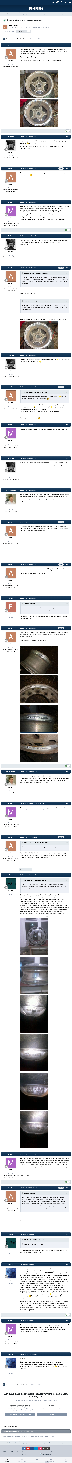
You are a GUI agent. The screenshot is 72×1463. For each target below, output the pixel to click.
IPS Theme (6, 1451)
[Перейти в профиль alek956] (5, 27)
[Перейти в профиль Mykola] (11, 1273)
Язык (18, 1451)
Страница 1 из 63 (35, 39)
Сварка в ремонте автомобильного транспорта (35, 27)
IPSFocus (13, 1451)
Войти (52, 1414)
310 (11, 509)
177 (11, 894)
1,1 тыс (11, 221)
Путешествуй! (25, 1454)
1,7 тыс (11, 64)
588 (11, 617)
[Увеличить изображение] (28, 143)
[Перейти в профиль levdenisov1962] (11, 499)
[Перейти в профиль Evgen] (11, 607)
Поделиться (10, 31)
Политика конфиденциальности (30, 1451)
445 (11, 156)
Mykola (10, 1264)
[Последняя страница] (26, 39)
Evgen (11, 598)
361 (11, 1283)
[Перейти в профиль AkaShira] (11, 145)
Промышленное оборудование (59, 1451)
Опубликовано (28, 45)
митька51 (11, 202)
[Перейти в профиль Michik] (11, 883)
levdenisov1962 (11, 490)
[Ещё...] (67, 45)
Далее (22, 39)
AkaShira (11, 136)
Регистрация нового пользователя (20, 1414)
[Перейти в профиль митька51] (11, 211)
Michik (11, 875)
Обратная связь (45, 1451)
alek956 (15, 25)
